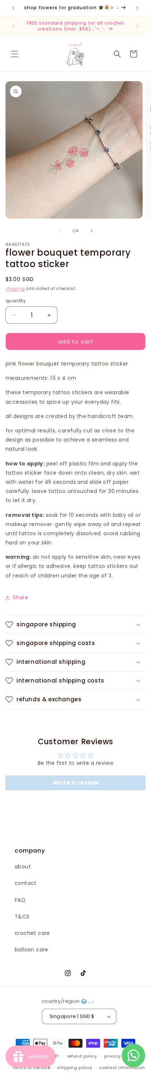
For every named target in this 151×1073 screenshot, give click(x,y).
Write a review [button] (75, 782)
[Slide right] (92, 231)
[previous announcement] (13, 8)
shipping (15, 288)
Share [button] (20, 597)
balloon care (31, 949)
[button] (15, 54)
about (23, 866)
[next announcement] (137, 8)
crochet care (32, 933)
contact (26, 883)
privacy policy (120, 1056)
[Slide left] (59, 231)
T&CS (22, 916)
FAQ (20, 900)
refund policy (82, 1056)
